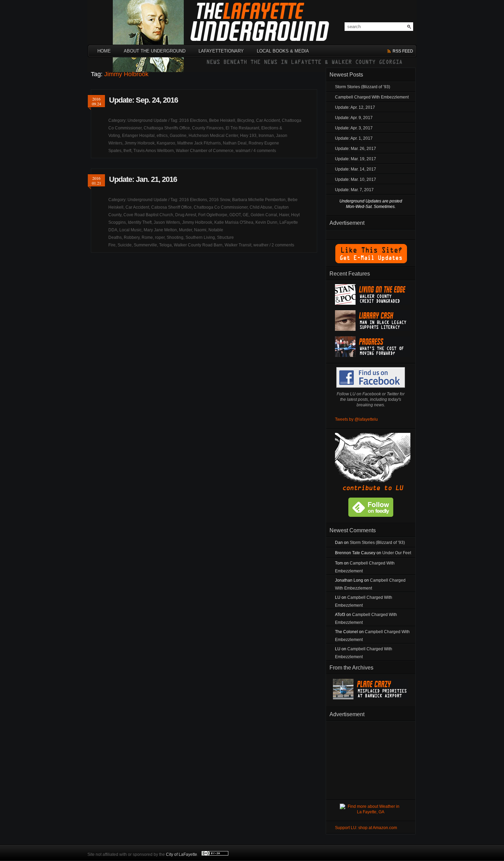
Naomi (200, 230)
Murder (185, 230)
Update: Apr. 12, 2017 (355, 107)
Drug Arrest (185, 214)
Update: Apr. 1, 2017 (354, 138)
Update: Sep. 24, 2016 (143, 100)
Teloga (165, 245)
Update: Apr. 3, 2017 (354, 128)
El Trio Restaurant (242, 128)
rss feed (403, 51)
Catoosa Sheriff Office (171, 207)
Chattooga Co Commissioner (221, 207)
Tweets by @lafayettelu (356, 419)
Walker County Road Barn (198, 245)
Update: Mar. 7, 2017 (354, 189)
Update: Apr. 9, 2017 (354, 117)
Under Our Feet (396, 552)
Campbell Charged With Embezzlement (372, 97)
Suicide (125, 245)
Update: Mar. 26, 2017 (355, 148)
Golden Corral (264, 214)
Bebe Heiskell (222, 120)
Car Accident (268, 120)
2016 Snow (219, 199)
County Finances (208, 128)
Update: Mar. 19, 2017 (355, 158)
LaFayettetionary (221, 51)
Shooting (175, 237)
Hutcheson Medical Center (213, 135)
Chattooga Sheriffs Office (167, 128)
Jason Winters (167, 222)
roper (160, 237)
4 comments (264, 150)
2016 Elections (193, 120)
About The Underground (154, 51)
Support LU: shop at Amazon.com (366, 827)
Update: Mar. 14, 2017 (355, 169)
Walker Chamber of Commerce (204, 150)
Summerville (145, 245)
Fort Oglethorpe (212, 214)
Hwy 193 (248, 135)
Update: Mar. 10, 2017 (355, 179)
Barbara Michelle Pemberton (259, 199)
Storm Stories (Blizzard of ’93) (362, 86)
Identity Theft (140, 222)
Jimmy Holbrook (139, 143)
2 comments (283, 245)
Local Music (130, 230)
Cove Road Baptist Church (148, 214)
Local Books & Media (283, 51)
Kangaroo (166, 143)
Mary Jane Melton (160, 230)
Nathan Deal (235, 143)
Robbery (132, 237)
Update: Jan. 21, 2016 (143, 179)
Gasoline (178, 135)
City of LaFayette (181, 854)
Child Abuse (261, 207)
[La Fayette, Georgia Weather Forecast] (370, 812)
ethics (162, 135)
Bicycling (245, 120)
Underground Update (147, 120)
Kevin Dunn (266, 222)
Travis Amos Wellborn (153, 150)
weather (260, 245)
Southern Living (200, 237)
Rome (147, 237)
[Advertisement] (370, 759)
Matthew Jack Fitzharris (199, 143)
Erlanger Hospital (138, 135)
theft (127, 150)
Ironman (266, 135)
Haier (284, 214)
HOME (104, 51)
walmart (243, 150)
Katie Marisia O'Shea (233, 222)
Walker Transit (238, 245)
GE (246, 214)
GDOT (235, 214)
